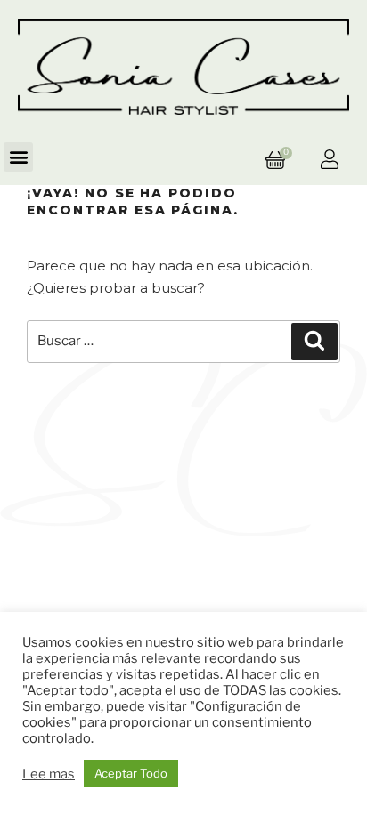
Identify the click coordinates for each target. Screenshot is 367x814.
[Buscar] (314, 341)
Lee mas (48, 774)
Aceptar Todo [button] (130, 773)
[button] (18, 157)
